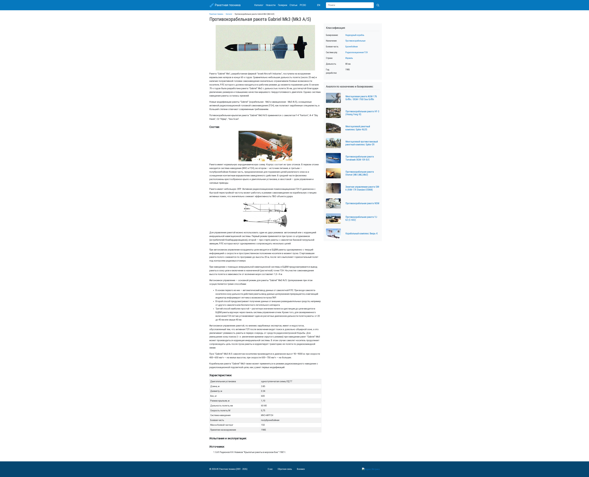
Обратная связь (285, 469)
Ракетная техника (227, 5)
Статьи (293, 5)
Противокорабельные (355, 41)
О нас (270, 469)
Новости (270, 5)
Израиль (349, 58)
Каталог (258, 5)
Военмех (301, 469)
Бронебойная (351, 46)
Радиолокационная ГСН (356, 52)
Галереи (282, 5)
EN (318, 5)
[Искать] (377, 5)
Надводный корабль (354, 35)
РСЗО (303, 5)
